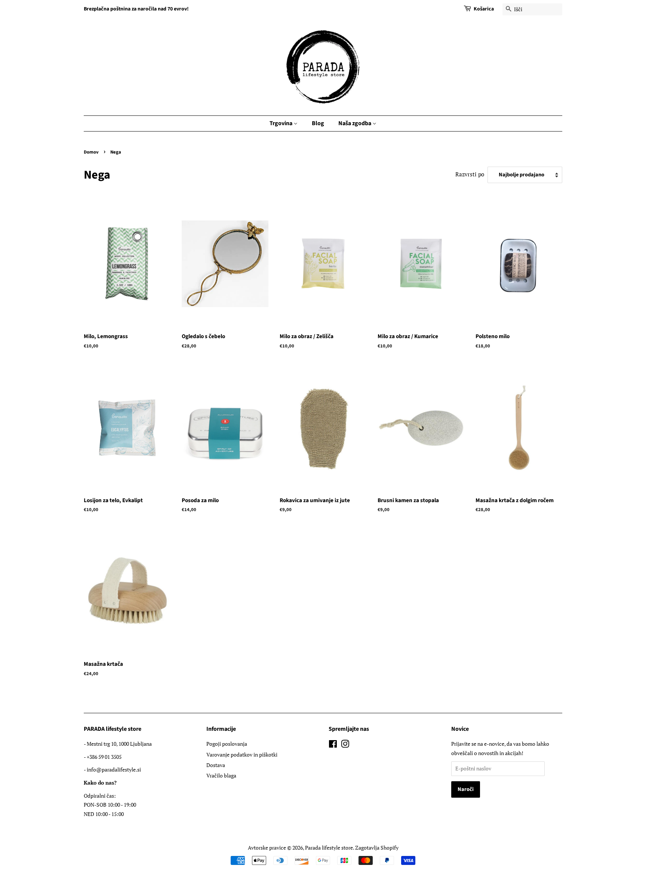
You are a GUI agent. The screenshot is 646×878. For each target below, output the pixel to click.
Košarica (484, 9)
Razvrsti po (469, 174)
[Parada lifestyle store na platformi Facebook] (333, 745)
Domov (91, 152)
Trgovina (281, 123)
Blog (318, 123)
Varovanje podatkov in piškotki (241, 754)
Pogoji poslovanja (226, 743)
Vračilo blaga (221, 775)
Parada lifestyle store (329, 847)
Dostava (215, 765)
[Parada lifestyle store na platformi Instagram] (345, 745)
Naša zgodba (355, 123)
